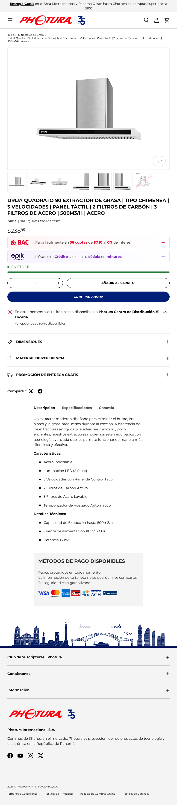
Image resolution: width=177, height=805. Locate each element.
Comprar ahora (88, 296)
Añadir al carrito (118, 283)
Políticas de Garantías (136, 793)
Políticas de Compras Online (97, 793)
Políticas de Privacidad (59, 793)
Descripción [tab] (44, 407)
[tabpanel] (88, 481)
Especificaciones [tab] (77, 407)
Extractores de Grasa (31, 34)
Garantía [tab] (106, 407)
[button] (167, 20)
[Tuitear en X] (30, 391)
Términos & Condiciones (22, 793)
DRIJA (12, 221)
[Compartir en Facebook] (40, 391)
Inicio (10, 34)
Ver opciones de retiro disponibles (40, 323)
